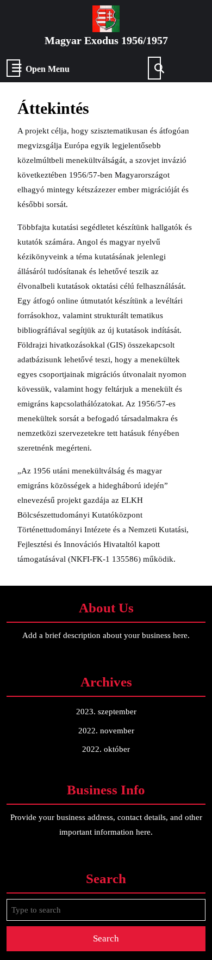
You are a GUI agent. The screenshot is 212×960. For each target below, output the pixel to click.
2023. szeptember (106, 711)
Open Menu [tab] (48, 69)
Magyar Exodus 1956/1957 (106, 40)
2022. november (106, 730)
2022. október (106, 749)
